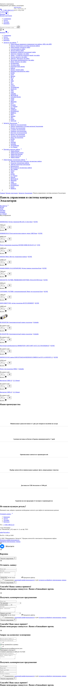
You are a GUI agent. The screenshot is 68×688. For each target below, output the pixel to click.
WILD (12, 171)
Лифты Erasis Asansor (17, 152)
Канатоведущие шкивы (18, 66)
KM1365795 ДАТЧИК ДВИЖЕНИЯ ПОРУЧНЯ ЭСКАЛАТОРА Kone (21, 280)
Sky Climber (14, 169)
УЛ (11, 82)
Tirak (12, 90)
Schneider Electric (16, 97)
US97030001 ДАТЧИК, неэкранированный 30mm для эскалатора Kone (21, 291)
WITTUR (13, 121)
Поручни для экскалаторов (19, 132)
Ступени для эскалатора (18, 129)
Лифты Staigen (15, 157)
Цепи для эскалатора (17, 137)
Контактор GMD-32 (6, 380)
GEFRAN (13, 109)
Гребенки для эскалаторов (18, 131)
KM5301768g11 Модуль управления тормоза (13, 256)
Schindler (13, 93)
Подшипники (15, 63)
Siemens (13, 116)
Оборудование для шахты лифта (20, 47)
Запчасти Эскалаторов (25, 193)
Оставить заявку (4, 12)
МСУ (12, 77)
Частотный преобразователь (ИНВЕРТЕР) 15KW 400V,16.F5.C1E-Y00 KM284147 (24, 345)
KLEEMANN (15, 111)
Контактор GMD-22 (6, 392)
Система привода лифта (18, 49)
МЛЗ (12, 114)
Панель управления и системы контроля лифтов (25, 46)
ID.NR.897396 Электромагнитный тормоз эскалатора (16, 334)
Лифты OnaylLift (16, 156)
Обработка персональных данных (10, 541)
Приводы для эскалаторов (18, 124)
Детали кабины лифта (17, 50)
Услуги (6, 20)
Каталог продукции (12, 193)
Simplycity (14, 89)
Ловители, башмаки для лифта (20, 53)
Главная (2, 193)
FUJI (12, 103)
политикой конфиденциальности (25, 580)
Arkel (12, 92)
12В (12, 79)
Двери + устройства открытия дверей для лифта (25, 55)
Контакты (6, 23)
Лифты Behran (15, 151)
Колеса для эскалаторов (18, 134)
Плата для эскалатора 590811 (8, 369)
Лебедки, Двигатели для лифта (20, 58)
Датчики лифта (15, 65)
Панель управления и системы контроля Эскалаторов (27, 126)
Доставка (6, 22)
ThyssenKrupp (15, 87)
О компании (7, 18)
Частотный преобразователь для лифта (22, 60)
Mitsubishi (13, 101)
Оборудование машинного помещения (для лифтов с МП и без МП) (31, 44)
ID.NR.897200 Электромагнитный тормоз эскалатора (16, 322)
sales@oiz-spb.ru (17, 7)
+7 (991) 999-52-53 (8, 524)
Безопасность (15, 166)
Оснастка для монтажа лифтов (20, 163)
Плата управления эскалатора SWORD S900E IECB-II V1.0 (18, 245)
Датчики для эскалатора (18, 136)
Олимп (13, 85)
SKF (12, 117)
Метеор (13, 76)
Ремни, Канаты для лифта (18, 61)
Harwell (13, 108)
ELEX (12, 119)
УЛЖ (12, 81)
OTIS (12, 74)
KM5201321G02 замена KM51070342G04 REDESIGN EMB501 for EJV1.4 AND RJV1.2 (26, 357)
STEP (12, 100)
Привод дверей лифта (17, 69)
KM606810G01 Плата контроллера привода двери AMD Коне (18, 233)
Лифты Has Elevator (16, 154)
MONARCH (14, 95)
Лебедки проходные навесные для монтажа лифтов (26, 161)
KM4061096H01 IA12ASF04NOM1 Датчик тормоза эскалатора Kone (20, 268)
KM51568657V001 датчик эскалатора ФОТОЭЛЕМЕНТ (17, 303)
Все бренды (3, 206)
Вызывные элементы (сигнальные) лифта (23, 52)
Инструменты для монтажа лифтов (21, 167)
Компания (7, 517)
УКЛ (12, 84)
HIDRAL (13, 113)
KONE (13, 73)
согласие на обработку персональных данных (52, 580)
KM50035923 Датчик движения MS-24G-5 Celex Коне (16, 221)
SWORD (13, 142)
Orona (12, 98)
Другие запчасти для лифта (19, 57)
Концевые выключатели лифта (20, 71)
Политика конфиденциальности (9, 540)
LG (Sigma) (14, 106)
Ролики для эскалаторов (18, 128)
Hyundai (13, 105)
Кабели (13, 68)
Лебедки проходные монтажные (20, 164)
